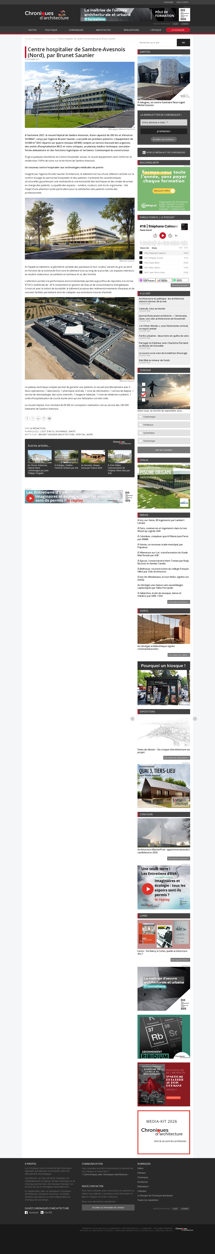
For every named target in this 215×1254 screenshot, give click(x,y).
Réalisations (143, 1186)
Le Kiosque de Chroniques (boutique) (154, 1195)
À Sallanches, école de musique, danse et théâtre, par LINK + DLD (159, 594)
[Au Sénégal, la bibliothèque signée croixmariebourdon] (163, 630)
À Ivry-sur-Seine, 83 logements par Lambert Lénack (160, 522)
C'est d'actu (48, 431)
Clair (175, 24)
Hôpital (80, 434)
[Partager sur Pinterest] (44, 418)
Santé (72, 431)
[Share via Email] (50, 418)
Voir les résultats (163, 449)
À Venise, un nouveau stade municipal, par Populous (160, 546)
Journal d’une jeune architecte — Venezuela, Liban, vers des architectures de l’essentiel (163, 317)
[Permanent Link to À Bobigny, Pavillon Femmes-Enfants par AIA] (66, 451)
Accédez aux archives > (164, 139)
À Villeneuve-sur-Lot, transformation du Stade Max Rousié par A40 (162, 554)
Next (195, 718)
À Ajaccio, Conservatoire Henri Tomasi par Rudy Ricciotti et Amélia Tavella (163, 562)
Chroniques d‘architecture (47, 15)
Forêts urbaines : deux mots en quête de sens (164, 335)
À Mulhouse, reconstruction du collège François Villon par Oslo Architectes (163, 570)
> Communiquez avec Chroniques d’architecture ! (105, 1174)
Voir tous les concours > (178, 858)
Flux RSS (48, 1212)
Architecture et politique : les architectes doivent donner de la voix (161, 300)
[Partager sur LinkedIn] (39, 418)
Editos (140, 1168)
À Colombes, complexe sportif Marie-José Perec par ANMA (163, 538)
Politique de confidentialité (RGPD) (96, 1230)
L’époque (141, 1191)
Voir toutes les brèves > (178, 602)
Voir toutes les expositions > (176, 757)
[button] (166, 416)
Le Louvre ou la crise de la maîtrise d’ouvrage (163, 353)
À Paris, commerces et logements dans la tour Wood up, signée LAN (162, 530)
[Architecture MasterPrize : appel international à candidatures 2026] (163, 833)
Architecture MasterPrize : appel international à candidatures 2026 (163, 851)
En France (61, 431)
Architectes (142, 1181)
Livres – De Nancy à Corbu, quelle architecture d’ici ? (162, 952)
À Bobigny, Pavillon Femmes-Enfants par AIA (66, 466)
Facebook (33, 1212)
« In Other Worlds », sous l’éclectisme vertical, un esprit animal (163, 327)
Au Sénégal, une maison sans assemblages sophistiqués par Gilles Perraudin (160, 586)
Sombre (185, 24)
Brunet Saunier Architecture (56, 434)
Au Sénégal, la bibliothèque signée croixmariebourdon (156, 648)
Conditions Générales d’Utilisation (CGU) (134, 1230)
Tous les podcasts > (180, 285)
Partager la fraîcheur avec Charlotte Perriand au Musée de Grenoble (163, 344)
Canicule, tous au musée (152, 308)
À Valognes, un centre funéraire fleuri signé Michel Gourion (161, 104)
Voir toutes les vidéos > (178, 655)
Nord (89, 434)
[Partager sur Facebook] (27, 418)
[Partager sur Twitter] (33, 418)
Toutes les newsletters (148, 1200)
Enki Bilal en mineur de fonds (154, 360)
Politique (141, 1172)
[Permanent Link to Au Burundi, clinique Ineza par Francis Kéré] (93, 451)
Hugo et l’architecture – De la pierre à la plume (160, 751)
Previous (132, 718)
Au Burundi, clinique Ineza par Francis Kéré (91, 466)
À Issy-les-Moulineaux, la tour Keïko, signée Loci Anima (163, 578)
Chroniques (142, 1177)
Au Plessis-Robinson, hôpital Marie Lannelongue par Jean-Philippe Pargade (38, 469)
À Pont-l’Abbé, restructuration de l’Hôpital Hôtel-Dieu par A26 (119, 469)
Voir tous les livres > (180, 959)
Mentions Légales (164, 1230)
